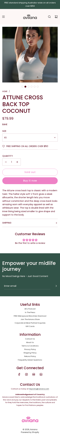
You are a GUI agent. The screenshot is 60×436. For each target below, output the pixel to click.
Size (4, 131)
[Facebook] (19, 374)
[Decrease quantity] (5, 162)
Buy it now (30, 180)
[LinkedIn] (41, 374)
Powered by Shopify (30, 432)
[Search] (49, 16)
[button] (22, 87)
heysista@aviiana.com (39, 389)
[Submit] (56, 286)
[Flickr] (33, 374)
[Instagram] (26, 374)
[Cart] (56, 16)
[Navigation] (3, 16)
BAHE (4, 124)
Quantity (7, 156)
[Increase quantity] (17, 162)
